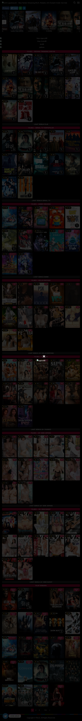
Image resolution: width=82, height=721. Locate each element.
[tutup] (44, 356)
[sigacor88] (41, 360)
